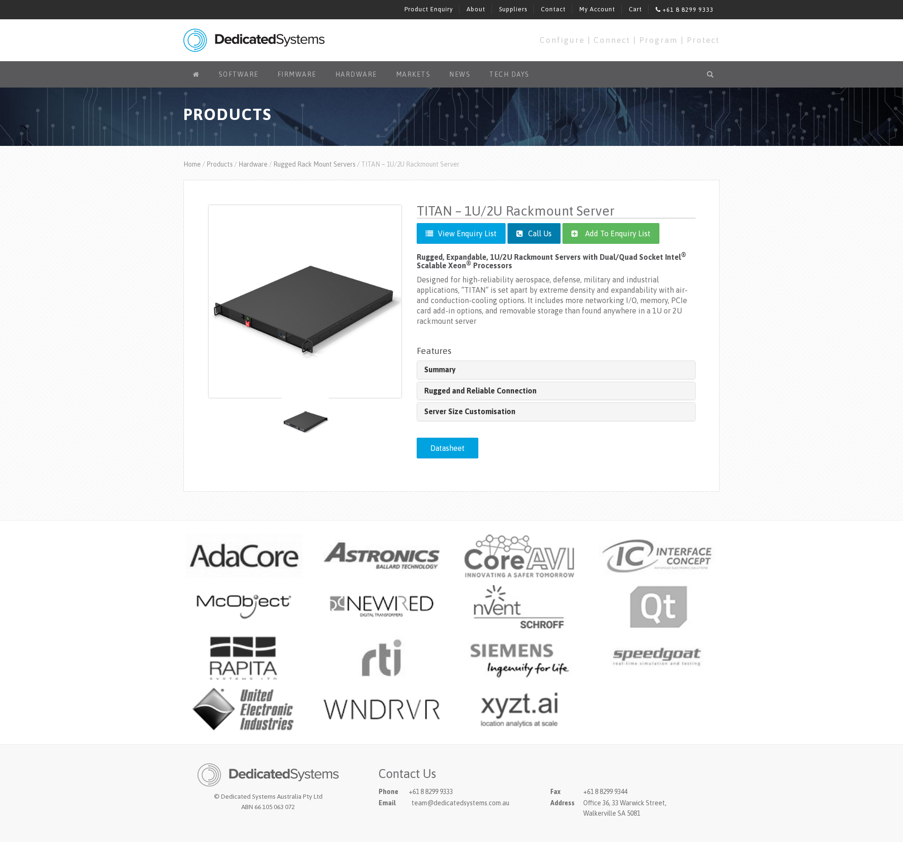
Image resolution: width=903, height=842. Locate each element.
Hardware (356, 74)
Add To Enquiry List (617, 233)
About (476, 9)
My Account (597, 9)
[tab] (556, 370)
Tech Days (509, 74)
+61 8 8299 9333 (687, 9)
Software (239, 74)
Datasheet (447, 448)
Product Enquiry (428, 9)
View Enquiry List (467, 233)
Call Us (539, 233)
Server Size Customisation (469, 411)
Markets (413, 74)
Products (219, 164)
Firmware (297, 74)
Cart (635, 9)
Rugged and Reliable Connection (480, 390)
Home (192, 164)
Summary (440, 369)
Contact (553, 9)
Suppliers (513, 9)
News (459, 74)
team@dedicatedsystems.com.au (460, 803)
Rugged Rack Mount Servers (314, 164)
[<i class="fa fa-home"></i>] (196, 74)
